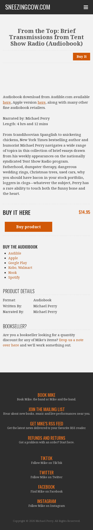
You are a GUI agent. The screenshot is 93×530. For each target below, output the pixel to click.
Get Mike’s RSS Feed (46, 423)
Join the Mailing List (46, 409)
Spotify (14, 277)
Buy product (28, 226)
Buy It (82, 56)
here (7, 102)
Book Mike (46, 395)
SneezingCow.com (27, 6)
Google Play (17, 263)
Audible (14, 253)
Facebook (46, 487)
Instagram (46, 501)
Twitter (46, 472)
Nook (12, 272)
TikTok (46, 458)
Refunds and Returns (46, 438)
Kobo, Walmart (20, 267)
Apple (13, 258)
